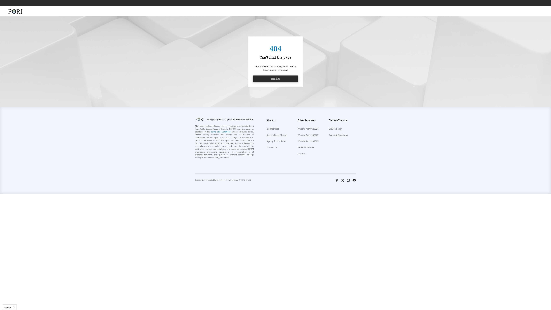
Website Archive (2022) (308, 141)
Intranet (301, 153)
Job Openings (273, 128)
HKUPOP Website (306, 147)
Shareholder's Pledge (276, 135)
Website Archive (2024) (308, 128)
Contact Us (272, 147)
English (7, 307)
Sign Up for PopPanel (276, 141)
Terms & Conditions (338, 135)
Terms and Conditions (221, 132)
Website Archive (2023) (308, 135)
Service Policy (335, 128)
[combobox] (10, 307)
